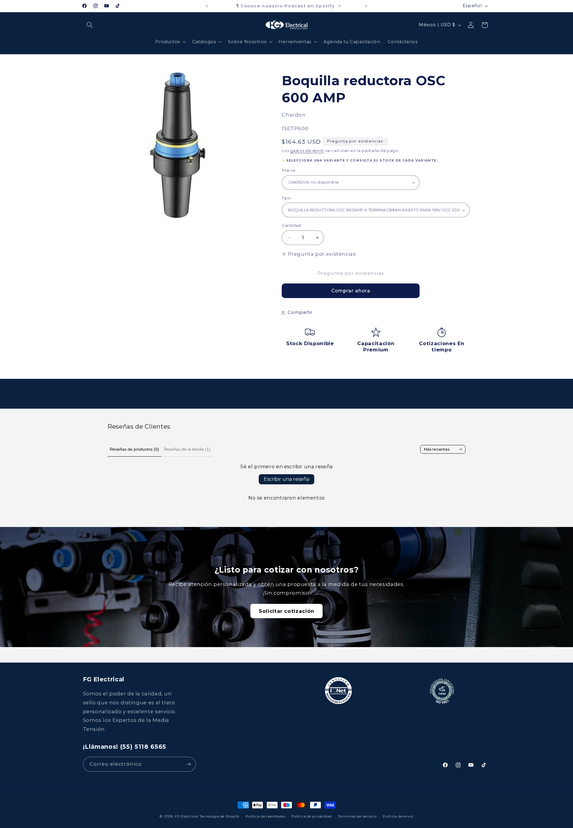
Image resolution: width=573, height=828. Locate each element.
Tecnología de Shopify (219, 816)
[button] (90, 25)
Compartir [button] (300, 312)
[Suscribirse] (188, 764)
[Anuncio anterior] (206, 6)
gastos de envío (307, 150)
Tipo (286, 198)
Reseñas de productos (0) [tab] (134, 449)
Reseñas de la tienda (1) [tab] (187, 449)
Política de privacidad (311, 816)
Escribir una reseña (286, 479)
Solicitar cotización (286, 611)
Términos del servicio (357, 816)
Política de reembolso (265, 816)
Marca (288, 170)
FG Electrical (186, 816)
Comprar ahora (350, 291)
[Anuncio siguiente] (366, 6)
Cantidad (291, 225)
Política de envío (398, 816)
